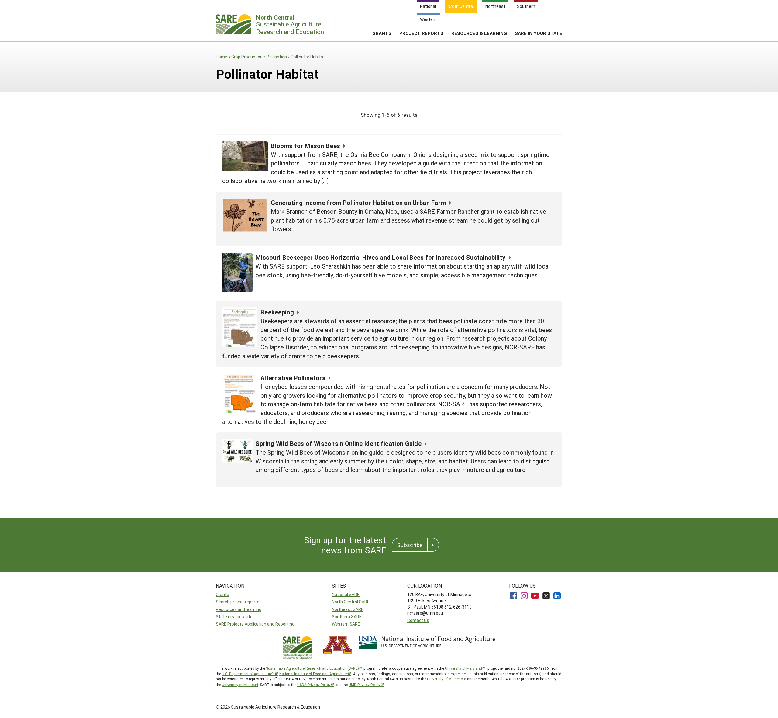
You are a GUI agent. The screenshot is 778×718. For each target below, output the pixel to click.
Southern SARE (347, 616)
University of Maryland (463, 668)
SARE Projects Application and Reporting (255, 624)
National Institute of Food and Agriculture (313, 673)
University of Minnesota (446, 678)
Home (221, 57)
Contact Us (418, 620)
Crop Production (247, 57)
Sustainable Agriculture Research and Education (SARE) (312, 668)
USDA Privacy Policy (314, 684)
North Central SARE (351, 602)
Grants (381, 33)
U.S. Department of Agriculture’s (248, 673)
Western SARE (346, 624)
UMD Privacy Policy (364, 684)
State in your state (234, 616)
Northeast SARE (347, 609)
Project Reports (421, 33)
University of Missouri (240, 684)
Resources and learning (238, 609)
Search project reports (238, 602)
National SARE (346, 594)
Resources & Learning (479, 33)
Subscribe (410, 545)
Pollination (277, 57)
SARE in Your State (538, 33)
